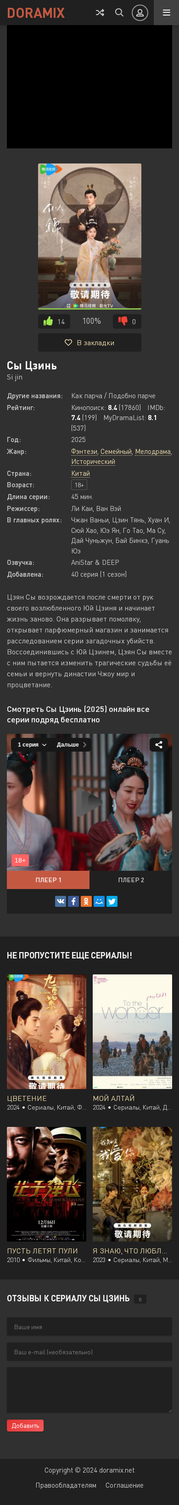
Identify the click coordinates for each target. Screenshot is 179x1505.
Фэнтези (84, 451)
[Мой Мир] (99, 901)
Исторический (93, 461)
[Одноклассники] (86, 901)
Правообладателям (65, 1485)
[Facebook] (73, 901)
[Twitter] (111, 901)
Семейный (116, 451)
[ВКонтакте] (60, 901)
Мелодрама (153, 451)
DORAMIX (36, 12)
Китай (80, 473)
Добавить (25, 1425)
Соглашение (125, 1485)
